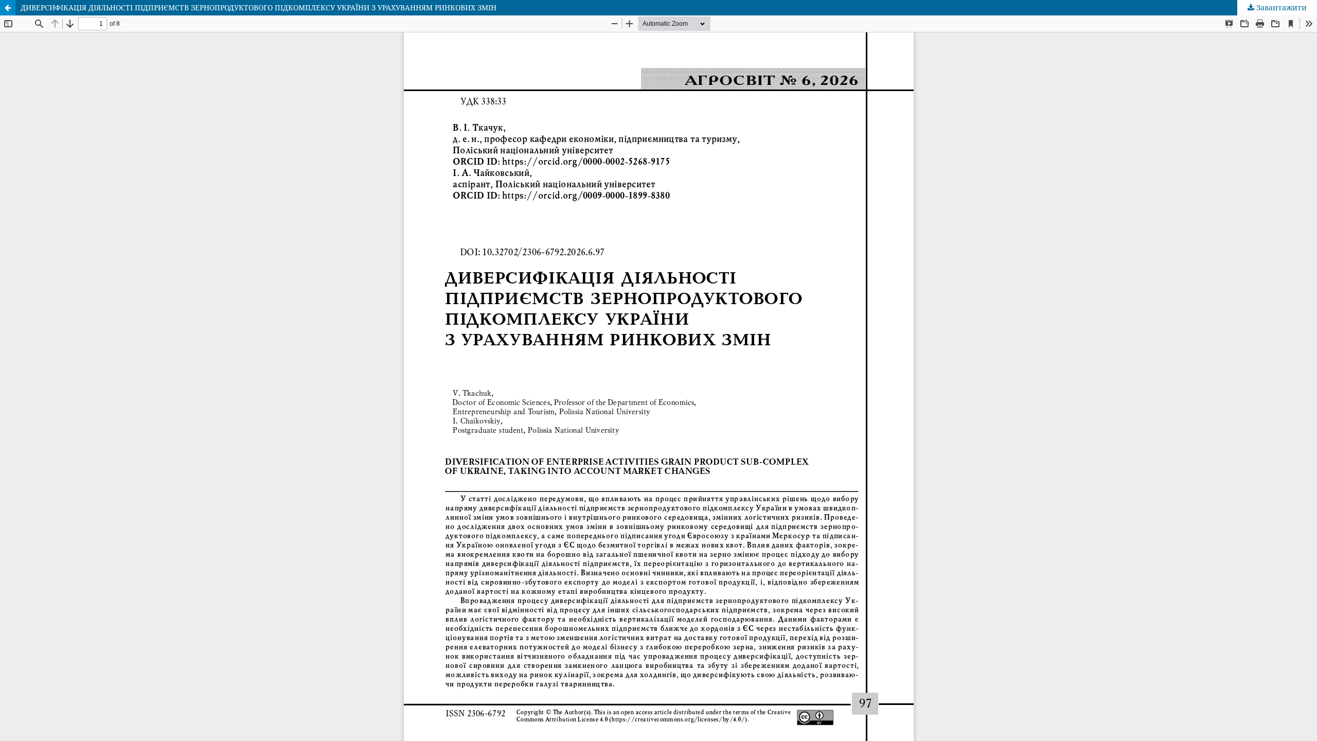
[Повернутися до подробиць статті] (7, 7)
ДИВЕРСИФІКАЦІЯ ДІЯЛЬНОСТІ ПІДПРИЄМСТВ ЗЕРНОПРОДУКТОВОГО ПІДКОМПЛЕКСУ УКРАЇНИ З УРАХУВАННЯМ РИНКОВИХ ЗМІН (258, 7)
